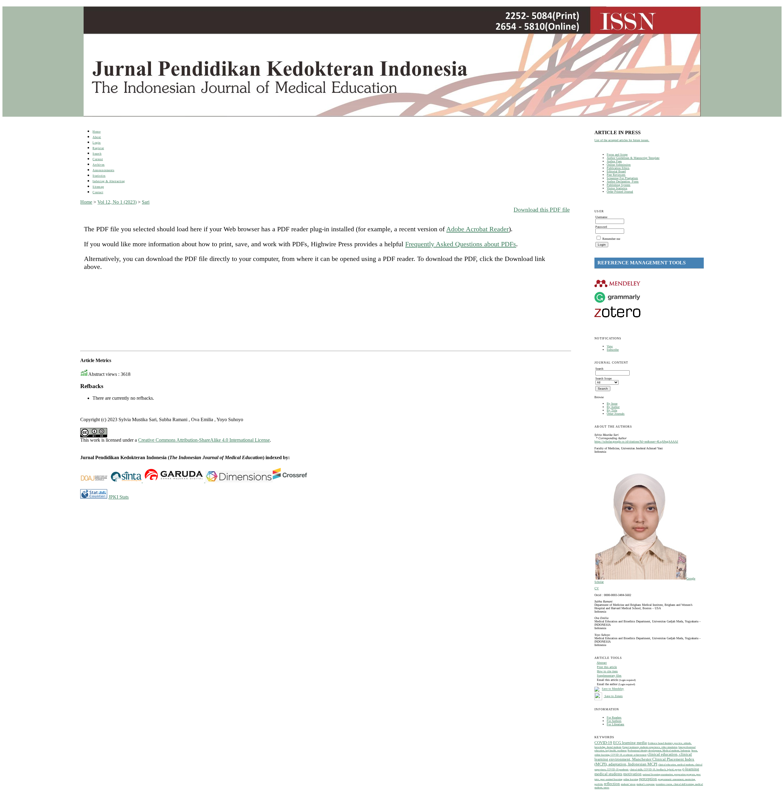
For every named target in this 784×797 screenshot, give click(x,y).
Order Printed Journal (620, 191)
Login (96, 142)
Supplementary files (609, 675)
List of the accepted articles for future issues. (621, 140)
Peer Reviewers (616, 174)
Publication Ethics (618, 168)
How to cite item (607, 671)
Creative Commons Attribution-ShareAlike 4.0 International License (204, 440)
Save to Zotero (613, 696)
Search (96, 153)
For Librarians (615, 724)
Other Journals (615, 413)
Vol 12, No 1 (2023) (117, 202)
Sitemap (98, 186)
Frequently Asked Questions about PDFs (460, 244)
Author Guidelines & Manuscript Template (633, 158)
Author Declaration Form (623, 181)
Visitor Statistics (617, 188)
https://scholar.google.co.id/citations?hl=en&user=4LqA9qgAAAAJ (636, 441)
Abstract (602, 662)
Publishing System (618, 185)
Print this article (607, 667)
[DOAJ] (95, 480)
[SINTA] (142, 480)
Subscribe (613, 349)
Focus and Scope (617, 154)
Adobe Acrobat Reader (477, 229)
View (610, 346)
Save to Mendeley (613, 689)
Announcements (103, 170)
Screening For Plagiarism (622, 178)
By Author (613, 407)
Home (96, 131)
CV (596, 588)
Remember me (611, 238)
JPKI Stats (118, 497)
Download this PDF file (542, 209)
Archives (98, 164)
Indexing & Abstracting (108, 181)
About (96, 137)
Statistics (98, 175)
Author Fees (614, 161)
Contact (97, 192)
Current (97, 159)
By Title (612, 410)
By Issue (612, 403)
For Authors (614, 721)
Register (98, 148)
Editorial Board (616, 171)
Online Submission (619, 164)
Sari (145, 202)
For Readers (614, 717)
